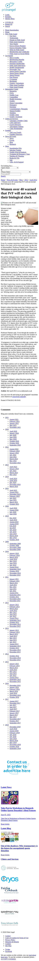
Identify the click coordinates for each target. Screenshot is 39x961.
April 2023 (13, 467)
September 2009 (15, 544)
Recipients (13, 81)
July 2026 (13, 512)
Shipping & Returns (12, 942)
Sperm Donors (15, 75)
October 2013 (14, 648)
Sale (11, 160)
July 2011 (13, 591)
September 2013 (15, 646)
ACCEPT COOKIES (8, 959)
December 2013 (15, 652)
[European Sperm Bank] (10, 873)
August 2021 (14, 419)
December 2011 (15, 601)
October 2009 (14, 546)
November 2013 (15, 650)
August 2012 (14, 618)
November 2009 (15, 547)
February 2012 (15, 607)
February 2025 (15, 496)
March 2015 (14, 668)
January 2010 (14, 553)
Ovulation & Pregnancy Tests (20, 154)
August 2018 (14, 731)
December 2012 (15, 626)
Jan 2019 (13, 528)
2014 (7, 654)
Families (8, 130)
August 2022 (14, 449)
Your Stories (14, 44)
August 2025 (14, 492)
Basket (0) (8, 24)
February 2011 (15, 581)
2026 (7, 506)
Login (7, 15)
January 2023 (14, 469)
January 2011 (14, 579)
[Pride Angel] (10, 11)
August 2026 (14, 510)
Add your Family (15, 132)
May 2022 (13, 461)
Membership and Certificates (19, 52)
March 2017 (14, 715)
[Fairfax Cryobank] (10, 895)
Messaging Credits (16, 61)
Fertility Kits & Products (18, 152)
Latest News (6, 787)
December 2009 (15, 549)
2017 (7, 699)
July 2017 (13, 705)
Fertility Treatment (16, 117)
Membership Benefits (17, 60)
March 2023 (14, 473)
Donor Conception (16, 103)
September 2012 (15, 620)
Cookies (8, 944)
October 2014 (14, 656)
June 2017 (13, 707)
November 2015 (15, 681)
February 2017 (15, 711)
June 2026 (13, 514)
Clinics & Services (11, 119)
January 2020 (14, 433)
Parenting (13, 107)
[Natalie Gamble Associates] (10, 906)
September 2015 (15, 679)
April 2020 (13, 431)
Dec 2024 (13, 482)
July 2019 (13, 530)
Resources (13, 91)
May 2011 (13, 587)
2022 (7, 447)
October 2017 (14, 721)
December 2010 (15, 575)
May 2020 (13, 439)
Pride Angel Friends (16, 87)
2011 (7, 577)
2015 (7, 662)
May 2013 (13, 638)
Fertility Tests (14, 115)
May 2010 (13, 561)
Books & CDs (14, 158)
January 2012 (14, 605)
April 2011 (13, 585)
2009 (7, 542)
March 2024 (14, 486)
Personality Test (15, 69)
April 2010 (13, 559)
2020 (7, 429)
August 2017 (14, 701)
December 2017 (15, 703)
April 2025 (13, 490)
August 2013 (14, 644)
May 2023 (13, 475)
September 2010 (15, 569)
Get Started (9, 56)
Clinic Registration (16, 128)
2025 (7, 488)
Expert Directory (15, 125)
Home (7, 32)
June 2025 (13, 500)
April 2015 (13, 670)
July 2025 (13, 498)
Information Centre (11, 89)
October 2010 (14, 571)
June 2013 (13, 640)
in (1, 170)
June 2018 (13, 739)
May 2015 (13, 672)
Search (7, 26)
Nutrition (13, 113)
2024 (7, 477)
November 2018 (15, 744)
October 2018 (14, 746)
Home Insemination (12, 30)
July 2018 (13, 735)
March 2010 (14, 557)
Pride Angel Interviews (17, 65)
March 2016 (14, 691)
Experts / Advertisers (17, 83)
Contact (8, 936)
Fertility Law (14, 95)
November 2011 (15, 599)
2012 (26, 180)
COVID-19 (9, 22)
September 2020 (15, 445)
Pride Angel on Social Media (19, 54)
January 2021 (14, 423)
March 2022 (14, 459)
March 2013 (14, 634)
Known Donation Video (18, 48)
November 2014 (15, 658)
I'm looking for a (6, 166)
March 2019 (14, 536)
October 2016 (14, 697)
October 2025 (14, 504)
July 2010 (13, 565)
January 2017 (14, 713)
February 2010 (15, 555)
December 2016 (15, 685)
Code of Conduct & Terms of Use (16, 938)
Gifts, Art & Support (17, 162)
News (12, 138)
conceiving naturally (19, 397)
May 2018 (13, 743)
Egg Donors (14, 77)
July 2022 (13, 455)
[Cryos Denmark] (10, 884)
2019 (7, 516)
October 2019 (14, 540)
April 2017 (13, 709)
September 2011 (15, 595)
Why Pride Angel (11, 34)
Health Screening (15, 99)
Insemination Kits (16, 148)
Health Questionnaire (17, 67)
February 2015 (15, 666)
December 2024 (15, 484)
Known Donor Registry (18, 46)
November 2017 (15, 719)
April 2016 (13, 693)
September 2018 (15, 748)
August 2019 (14, 522)
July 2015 (13, 676)
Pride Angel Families (17, 85)
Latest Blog (6, 828)
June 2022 (13, 457)
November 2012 (15, 624)
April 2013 (13, 636)
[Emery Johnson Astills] (10, 928)
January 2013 (14, 630)
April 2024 (13, 479)
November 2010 (15, 573)
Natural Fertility (15, 111)
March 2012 (14, 609)
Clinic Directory (15, 123)
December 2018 (15, 727)
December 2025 (15, 494)
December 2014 (15, 660)
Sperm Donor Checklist (18, 71)
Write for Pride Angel (17, 50)
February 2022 (15, 451)
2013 (7, 628)
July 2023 (13, 471)
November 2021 (15, 427)
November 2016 (15, 695)
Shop (7, 146)
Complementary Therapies (19, 109)
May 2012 (13, 612)
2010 (7, 551)
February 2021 (15, 421)
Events (12, 140)
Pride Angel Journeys (17, 42)
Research (13, 144)
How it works (14, 58)
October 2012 (14, 622)
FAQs (12, 93)
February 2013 (15, 632)
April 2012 (33, 180)
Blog (11, 142)
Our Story (13, 36)
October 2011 (14, 597)
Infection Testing (15, 150)
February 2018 (15, 733)
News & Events (10, 136)
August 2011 (14, 593)
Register (8, 17)
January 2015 (14, 664)
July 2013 (13, 642)
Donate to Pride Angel (17, 40)
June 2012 (13, 614)
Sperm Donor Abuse (17, 73)
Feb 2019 (13, 526)
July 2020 (13, 435)
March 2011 (14, 583)
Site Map (8, 946)
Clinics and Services (9, 859)
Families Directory (16, 134)
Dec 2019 (13, 518)
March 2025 (14, 502)
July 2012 (13, 616)
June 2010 (13, 563)
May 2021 (13, 425)
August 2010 (14, 567)
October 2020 (14, 441)
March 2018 (14, 741)
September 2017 (15, 723)
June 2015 (13, 674)
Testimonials (14, 38)
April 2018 (13, 729)
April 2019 (13, 520)
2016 (7, 683)
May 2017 (13, 717)
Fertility (12, 101)
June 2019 (13, 534)
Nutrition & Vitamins (17, 156)
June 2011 (13, 589)
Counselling (14, 97)
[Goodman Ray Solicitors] (10, 917)
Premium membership (17, 63)
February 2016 (15, 689)
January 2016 (14, 687)
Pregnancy (13, 105)
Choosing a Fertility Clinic (19, 121)
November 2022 (15, 463)
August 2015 (14, 678)
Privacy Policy (10, 940)
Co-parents (13, 79)
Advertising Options (16, 127)
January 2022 (14, 453)
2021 (7, 417)
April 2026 (13, 508)
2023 (7, 465)
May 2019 (13, 538)
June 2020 (13, 437)
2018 (7, 725)
